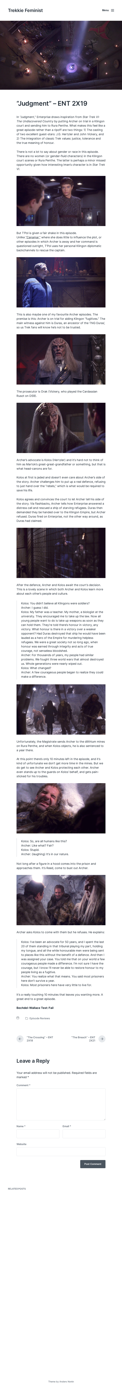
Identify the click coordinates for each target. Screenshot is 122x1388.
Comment (23, 1085)
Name (21, 1126)
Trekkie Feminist (25, 10)
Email (67, 1126)
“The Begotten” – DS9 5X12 (31, 1301)
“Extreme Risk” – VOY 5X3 (86, 1238)
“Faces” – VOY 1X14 (26, 1364)
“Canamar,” (33, 237)
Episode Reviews (40, 1018)
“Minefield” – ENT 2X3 (83, 1290)
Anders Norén (66, 1381)
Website (21, 1144)
